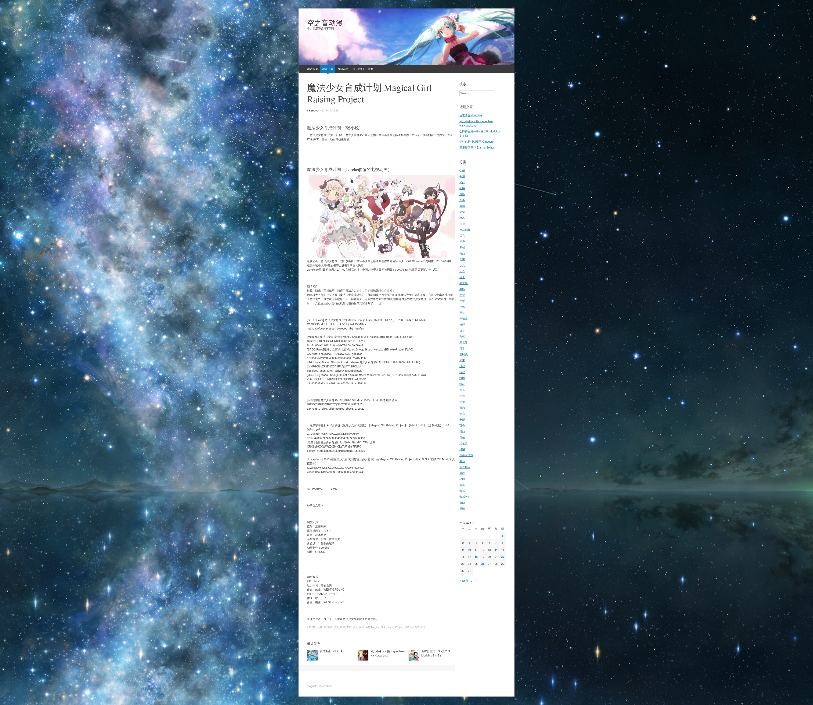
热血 (462, 414)
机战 (462, 366)
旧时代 (463, 354)
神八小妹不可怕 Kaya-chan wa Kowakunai (387, 653)
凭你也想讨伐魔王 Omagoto (476, 141)
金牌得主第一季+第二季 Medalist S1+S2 (436, 653)
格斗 (462, 384)
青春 (462, 485)
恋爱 (462, 301)
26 (482, 564)
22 (502, 557)
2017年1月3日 (329, 110)
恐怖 (462, 307)
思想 (462, 295)
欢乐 (462, 390)
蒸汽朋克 (464, 467)
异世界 (463, 283)
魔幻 (462, 503)
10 (469, 550)
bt (380, 303)
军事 (462, 200)
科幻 (462, 431)
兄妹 (462, 182)
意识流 (463, 319)
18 (476, 557)
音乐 (462, 491)
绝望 (462, 449)
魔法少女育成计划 (414, 627)
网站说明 (342, 69)
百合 (462, 425)
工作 (462, 271)
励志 (462, 218)
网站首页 (312, 69)
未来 (462, 360)
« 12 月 (463, 580)
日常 (462, 348)
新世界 (463, 342)
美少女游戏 (466, 455)
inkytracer (313, 110)
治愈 (462, 396)
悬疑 (462, 313)
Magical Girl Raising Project (387, 627)
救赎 (462, 336)
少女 (355, 627)
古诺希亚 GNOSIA (331, 651)
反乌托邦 (464, 230)
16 (462, 557)
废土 (462, 277)
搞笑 (462, 330)
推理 (462, 325)
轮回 (462, 479)
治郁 (462, 402)
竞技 (462, 437)
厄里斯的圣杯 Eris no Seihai (476, 147)
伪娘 (462, 170)
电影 (462, 419)
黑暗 (361, 627)
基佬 (462, 247)
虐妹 (462, 473)
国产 (462, 241)
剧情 (329, 627)
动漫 (336, 627)
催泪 (462, 176)
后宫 (462, 236)
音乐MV (464, 497)
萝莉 (462, 461)
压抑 (342, 627)
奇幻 (348, 627)
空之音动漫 (325, 22)
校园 (462, 378)
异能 (462, 289)
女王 (462, 259)
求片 (370, 69)
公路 (462, 188)
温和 (462, 408)
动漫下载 (327, 69)
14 (496, 550)
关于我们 (358, 69)
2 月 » (474, 580)
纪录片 (463, 443)
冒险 (462, 194)
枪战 (462, 372)
